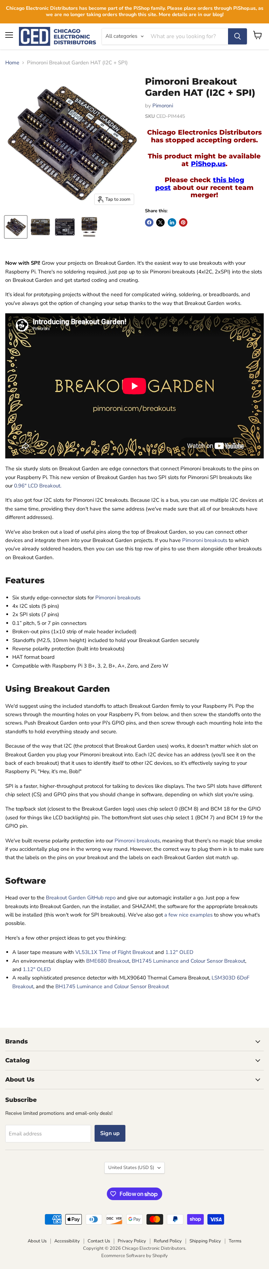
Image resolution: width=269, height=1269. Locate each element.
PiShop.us (208, 164)
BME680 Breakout (107, 960)
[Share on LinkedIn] (172, 222)
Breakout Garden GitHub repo (81, 897)
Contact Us (99, 1241)
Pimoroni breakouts (204, 540)
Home (12, 63)
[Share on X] (160, 222)
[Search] (237, 36)
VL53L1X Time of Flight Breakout (114, 952)
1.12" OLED (179, 952)
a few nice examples (188, 914)
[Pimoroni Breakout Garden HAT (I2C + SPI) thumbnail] (16, 227)
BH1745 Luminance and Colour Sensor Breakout (188, 960)
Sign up (110, 1133)
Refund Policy (168, 1241)
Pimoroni (162, 105)
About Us (37, 1241)
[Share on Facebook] (149, 222)
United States (131, 1167)
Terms (235, 1241)
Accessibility (67, 1241)
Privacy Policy (132, 1241)
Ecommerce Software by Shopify (134, 1256)
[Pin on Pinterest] (183, 222)
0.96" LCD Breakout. (37, 485)
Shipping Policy (205, 1241)
